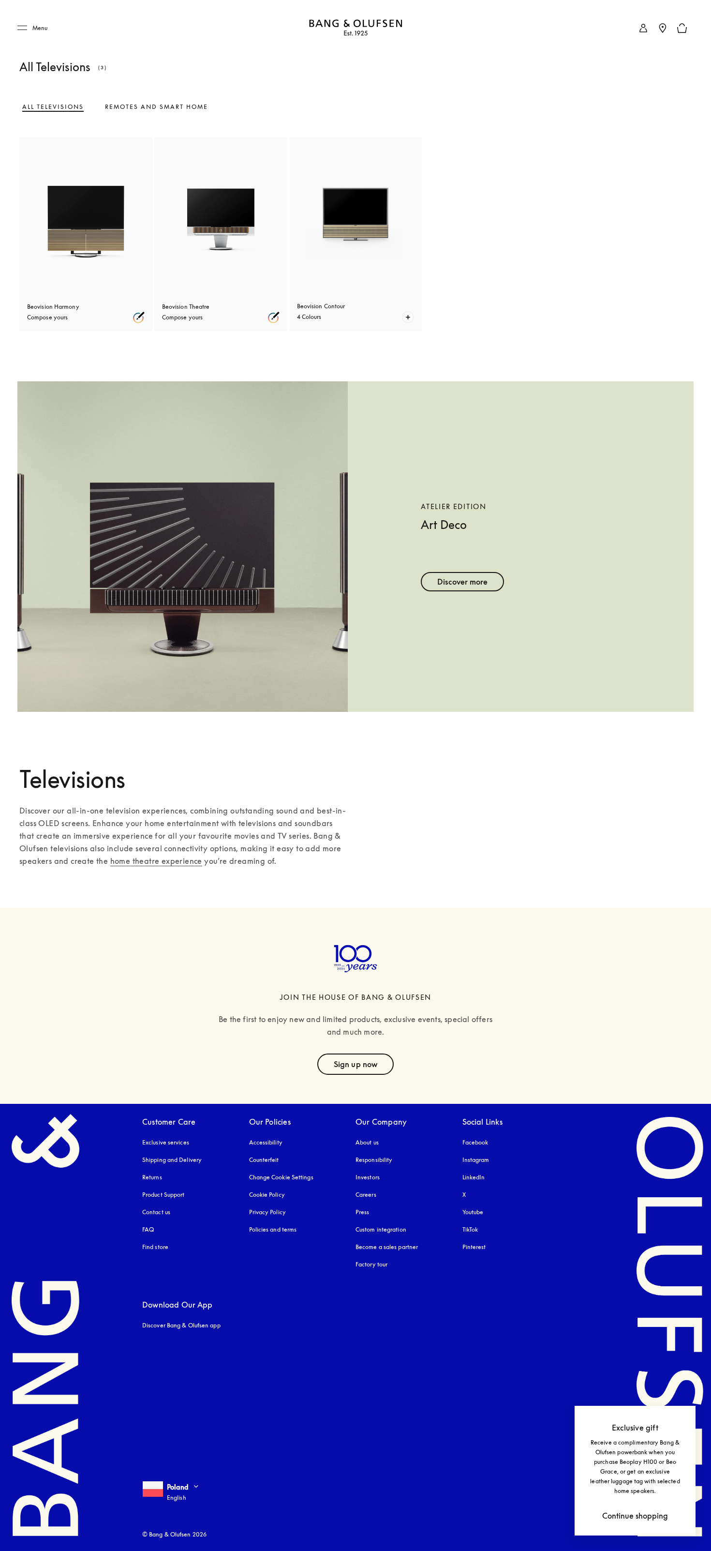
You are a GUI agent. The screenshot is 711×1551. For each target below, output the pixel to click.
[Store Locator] (662, 28)
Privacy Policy (267, 1212)
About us (367, 1142)
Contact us (156, 1212)
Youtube (473, 1212)
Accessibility (265, 1142)
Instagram (475, 1159)
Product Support (163, 1194)
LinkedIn (473, 1177)
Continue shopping (635, 1516)
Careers (366, 1194)
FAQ (148, 1229)
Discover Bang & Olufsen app (181, 1325)
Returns (152, 1177)
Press (363, 1212)
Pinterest (474, 1246)
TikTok (470, 1229)
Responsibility (374, 1159)
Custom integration (381, 1229)
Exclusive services (165, 1142)
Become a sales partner (387, 1246)
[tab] (53, 107)
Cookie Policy (267, 1194)
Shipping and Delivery (172, 1159)
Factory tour (371, 1264)
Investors (368, 1177)
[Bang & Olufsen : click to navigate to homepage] (355, 28)
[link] (643, 28)
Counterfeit (264, 1159)
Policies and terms (273, 1229)
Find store (155, 1246)
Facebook (475, 1142)
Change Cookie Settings (281, 1177)
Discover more (462, 582)
